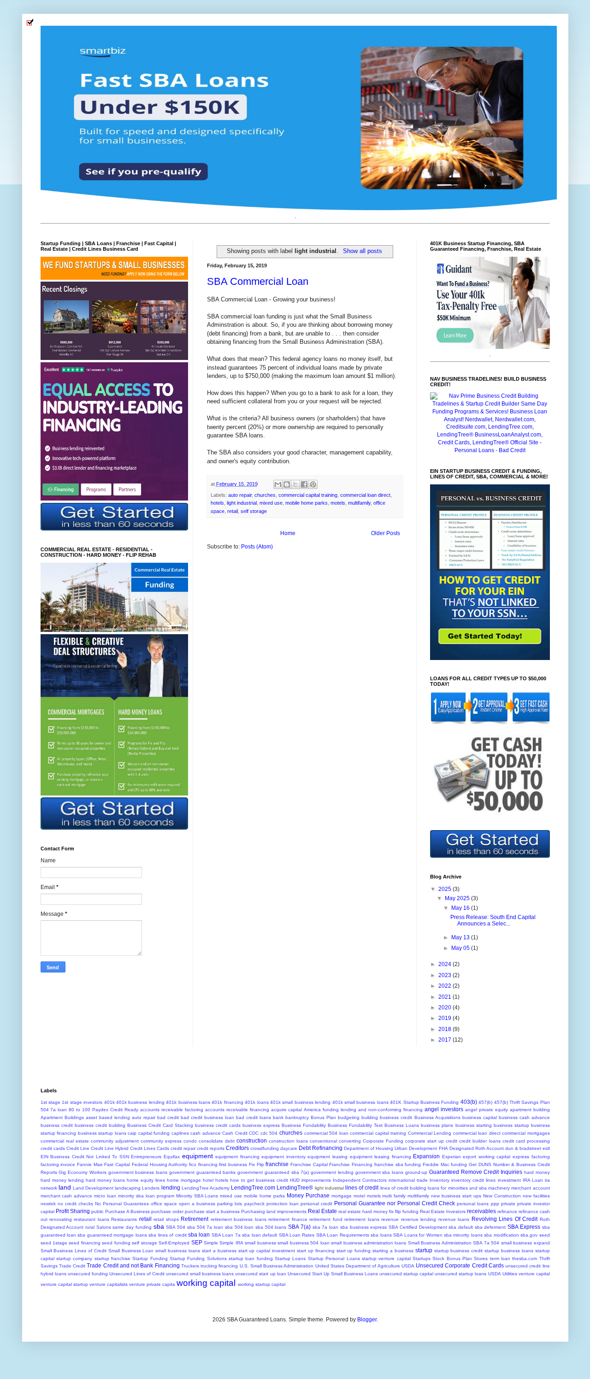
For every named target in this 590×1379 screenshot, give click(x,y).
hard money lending (62, 1180)
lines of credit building (403, 1187)
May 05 (461, 948)
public (97, 1211)
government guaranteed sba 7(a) (273, 1172)
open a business (197, 1203)
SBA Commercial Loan (257, 281)
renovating (60, 1219)
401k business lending (140, 1102)
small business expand (525, 1242)
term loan (500, 1258)
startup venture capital (386, 1258)
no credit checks (75, 1203)
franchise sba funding (397, 1164)
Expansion (426, 1156)
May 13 (461, 937)
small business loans (177, 1250)
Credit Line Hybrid (110, 1148)
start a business (219, 1250)
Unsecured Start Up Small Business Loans (333, 1273)
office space (164, 1203)
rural (89, 1227)
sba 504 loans (270, 1227)
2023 (445, 975)
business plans (437, 1125)
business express (261, 1125)
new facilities (536, 1195)
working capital (206, 1283)
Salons (103, 1227)
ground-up (416, 1172)
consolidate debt (217, 1140)
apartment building (530, 1109)
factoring (540, 1156)
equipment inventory (283, 1156)
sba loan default (259, 1235)
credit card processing (526, 1140)
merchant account (530, 1187)
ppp (495, 1203)
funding (459, 1164)
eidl (546, 1148)
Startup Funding (149, 1258)
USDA (494, 1273)
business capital (479, 1117)
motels (337, 503)
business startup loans (102, 1133)
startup (423, 1250)
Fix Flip (256, 1164)
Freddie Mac (436, 1164)
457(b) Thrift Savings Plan (522, 1102)
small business (260, 1242)
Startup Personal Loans (334, 1258)
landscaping (128, 1187)
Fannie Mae (90, 1164)
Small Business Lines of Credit (73, 1250)
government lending (332, 1172)
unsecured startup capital (406, 1273)
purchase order (167, 1211)
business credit (57, 1125)
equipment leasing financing (380, 1156)
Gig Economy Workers (82, 1172)
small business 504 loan (303, 1242)
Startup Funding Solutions (198, 1258)
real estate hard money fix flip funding (378, 1211)
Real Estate (322, 1211)
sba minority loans (463, 1235)
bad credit (168, 1117)
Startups (422, 1258)
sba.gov (528, 1235)
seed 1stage (54, 1242)
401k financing (227, 1102)
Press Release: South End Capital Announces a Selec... (493, 920)
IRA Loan (533, 1180)
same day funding (131, 1227)
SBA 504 (175, 1227)
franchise (277, 1164)
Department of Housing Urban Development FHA (396, 1148)
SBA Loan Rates (297, 1235)
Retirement (194, 1219)
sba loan (199, 1235)
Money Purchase (308, 1195)
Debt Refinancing (320, 1148)
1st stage (50, 1102)
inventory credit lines (473, 1180)
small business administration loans (368, 1242)
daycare (288, 1148)
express (521, 1156)
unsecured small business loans (200, 1273)
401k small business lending (300, 1102)
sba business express (363, 1227)
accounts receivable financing (237, 1109)
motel (359, 1195)
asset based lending (108, 1117)
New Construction (502, 1195)
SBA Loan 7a (226, 1235)
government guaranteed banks (202, 1172)
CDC (254, 1133)
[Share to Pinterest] (313, 484)
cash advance (205, 1133)
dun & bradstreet (523, 1148)
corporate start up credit (431, 1140)
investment (509, 1180)
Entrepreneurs (146, 1156)
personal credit (316, 1203)
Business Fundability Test (355, 1125)
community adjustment (115, 1140)
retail (232, 511)
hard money (537, 1172)
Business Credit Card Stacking (160, 1125)
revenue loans (453, 1219)
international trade (408, 1180)
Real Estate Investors (443, 1211)
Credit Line (77, 1148)
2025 (445, 889)
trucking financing (219, 1265)
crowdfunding (264, 1148)
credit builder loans (479, 1140)
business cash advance (524, 1117)
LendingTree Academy (206, 1187)
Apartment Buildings (62, 1117)
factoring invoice (58, 1164)
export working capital (486, 1156)
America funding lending (330, 1109)
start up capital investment (266, 1250)
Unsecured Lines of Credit (137, 1273)
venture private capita (152, 1284)
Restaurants (124, 1219)
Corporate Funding (383, 1140)
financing (208, 1164)
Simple (211, 1242)
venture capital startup (64, 1284)
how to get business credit (259, 1180)
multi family (394, 1195)
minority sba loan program (146, 1195)
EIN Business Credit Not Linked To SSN (85, 1156)
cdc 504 (269, 1133)
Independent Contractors (360, 1180)
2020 (445, 1007)
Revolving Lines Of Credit (504, 1219)
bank (278, 1117)
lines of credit (361, 1188)
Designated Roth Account (476, 1148)
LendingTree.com (253, 1188)
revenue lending (418, 1219)
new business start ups (456, 1195)
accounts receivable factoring (171, 1109)
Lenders (150, 1187)
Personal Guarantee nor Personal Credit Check (394, 1203)
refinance (507, 1211)
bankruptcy (297, 1117)
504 (45, 1109)
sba (158, 1226)
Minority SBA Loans (197, 1195)
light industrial (242, 503)
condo (190, 1140)
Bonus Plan (323, 1117)
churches (265, 495)
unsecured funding (88, 1273)
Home (287, 533)
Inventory (439, 1180)
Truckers (190, 1265)
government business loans (138, 1172)
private (508, 1203)
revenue (390, 1219)
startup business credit (458, 1250)
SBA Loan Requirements (342, 1235)
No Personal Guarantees (122, 1203)
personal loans (473, 1203)
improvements (316, 1180)
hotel (208, 1180)
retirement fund (325, 1219)
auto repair (240, 495)
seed (544, 1235)
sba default (460, 1227)
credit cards (53, 1148)
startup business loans (508, 1250)
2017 (445, 1040)
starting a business (392, 1250)
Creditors (237, 1148)
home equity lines (146, 1180)
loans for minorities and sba (457, 1187)
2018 (445, 1029)
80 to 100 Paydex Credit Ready (103, 1109)
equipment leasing (327, 1156)
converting (350, 1140)
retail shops (165, 1219)
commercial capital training (307, 495)
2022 (445, 986)
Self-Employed (174, 1242)
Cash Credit (235, 1133)
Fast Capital (117, 1164)
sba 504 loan (239, 1227)
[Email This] (278, 484)
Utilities (509, 1273)
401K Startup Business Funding (424, 1102)
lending (170, 1188)
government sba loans (379, 1172)
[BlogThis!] (286, 484)
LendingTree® (295, 1188)
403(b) (468, 1102)
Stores (481, 1258)
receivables (481, 1211)
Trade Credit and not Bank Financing (133, 1265)
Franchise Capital (309, 1164)
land (65, 1187)
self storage (254, 511)
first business (233, 1164)
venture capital (534, 1273)
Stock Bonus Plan (452, 1258)
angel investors (444, 1109)
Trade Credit (72, 1265)
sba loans (381, 1235)
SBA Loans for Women (417, 1235)
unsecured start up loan (260, 1273)
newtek (48, 1203)
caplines (180, 1133)
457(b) (485, 1102)
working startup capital (261, 1284)
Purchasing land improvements (274, 1211)
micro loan (105, 1195)
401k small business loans (360, 1102)
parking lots (229, 1203)
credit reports (210, 1148)
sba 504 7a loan (205, 1227)
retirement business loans (238, 1219)
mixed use (271, 503)
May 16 (461, 908)
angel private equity (486, 1109)
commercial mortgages (526, 1133)
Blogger (367, 1319)
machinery (499, 1187)
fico (192, 1164)
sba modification (501, 1235)
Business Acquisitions (437, 1117)
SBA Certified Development (418, 1227)
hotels (217, 503)
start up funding (353, 1250)
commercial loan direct (365, 495)
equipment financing (237, 1156)
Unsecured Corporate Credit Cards (460, 1265)
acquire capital (286, 1109)
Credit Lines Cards (149, 1148)
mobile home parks (306, 503)
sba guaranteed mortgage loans (112, 1235)
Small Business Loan (131, 1250)
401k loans (256, 1102)
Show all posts (362, 251)
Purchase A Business (127, 1211)
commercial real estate (65, 1140)
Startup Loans (290, 1258)
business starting (473, 1125)
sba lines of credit (167, 1235)
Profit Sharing (73, 1211)
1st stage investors (82, 1102)
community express (161, 1140)
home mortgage (184, 1180)
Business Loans (401, 1125)
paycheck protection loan (271, 1203)
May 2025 (458, 898)
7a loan (58, 1109)
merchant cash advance (67, 1195)
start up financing (316, 1250)
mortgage (341, 1195)
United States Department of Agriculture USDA (364, 1265)
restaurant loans (91, 1219)
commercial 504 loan (326, 1133)
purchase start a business (212, 1211)
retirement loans (361, 1219)
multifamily (359, 503)
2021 (445, 997)
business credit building (100, 1125)
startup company (74, 1258)
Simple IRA (231, 1242)
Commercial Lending (430, 1133)
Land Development (93, 1187)
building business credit (386, 1117)
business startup (511, 1125)
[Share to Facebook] (304, 484)
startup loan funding (251, 1258)
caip (132, 1133)
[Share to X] (295, 484)
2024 (445, 964)
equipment (197, 1156)
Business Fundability (304, 1125)
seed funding (116, 1242)
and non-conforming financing (390, 1109)
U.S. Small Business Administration (277, 1265)
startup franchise (112, 1258)
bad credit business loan (207, 1117)
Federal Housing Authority (159, 1164)
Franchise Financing (350, 1164)
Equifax (172, 1156)
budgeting (349, 1117)
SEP (196, 1242)
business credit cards (218, 1125)
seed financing (84, 1242)
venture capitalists (108, 1284)
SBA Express (523, 1227)
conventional (323, 1140)
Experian (451, 1156)
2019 (445, 1018)
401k (109, 1102)
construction (251, 1140)
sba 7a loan (325, 1227)
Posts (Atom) (257, 546)
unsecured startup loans (460, 1273)
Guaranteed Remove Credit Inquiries (475, 1172)
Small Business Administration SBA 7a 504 (453, 1242)
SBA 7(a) (299, 1227)
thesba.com (524, 1258)
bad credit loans (253, 1117)
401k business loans (188, 1102)
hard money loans (105, 1180)
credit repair (183, 1148)
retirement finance (287, 1219)
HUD (295, 1180)
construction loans (288, 1140)
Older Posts (385, 533)
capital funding (154, 1133)
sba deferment (490, 1227)
